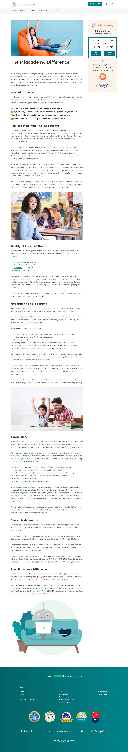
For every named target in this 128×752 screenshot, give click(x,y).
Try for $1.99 (95, 4)
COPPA (43, 368)
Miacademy (18, 268)
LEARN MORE (96, 53)
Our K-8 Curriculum (18, 10)
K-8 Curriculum (64, 694)
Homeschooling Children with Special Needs (52, 510)
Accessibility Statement (28, 699)
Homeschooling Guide (39, 10)
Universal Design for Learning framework (26, 459)
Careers (22, 694)
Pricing (55, 10)
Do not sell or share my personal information (65, 731)
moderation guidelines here (64, 357)
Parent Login (102, 694)
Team (22, 691)
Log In (110, 4)
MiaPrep (17, 270)
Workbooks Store (65, 697)
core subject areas (60, 282)
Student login (103, 691)
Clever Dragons (19, 265)
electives (14, 285)
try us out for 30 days (38, 588)
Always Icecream (20, 262)
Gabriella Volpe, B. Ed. (28, 490)
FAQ (60, 691)
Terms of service (65, 702)
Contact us (24, 697)
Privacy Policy (28, 731)
